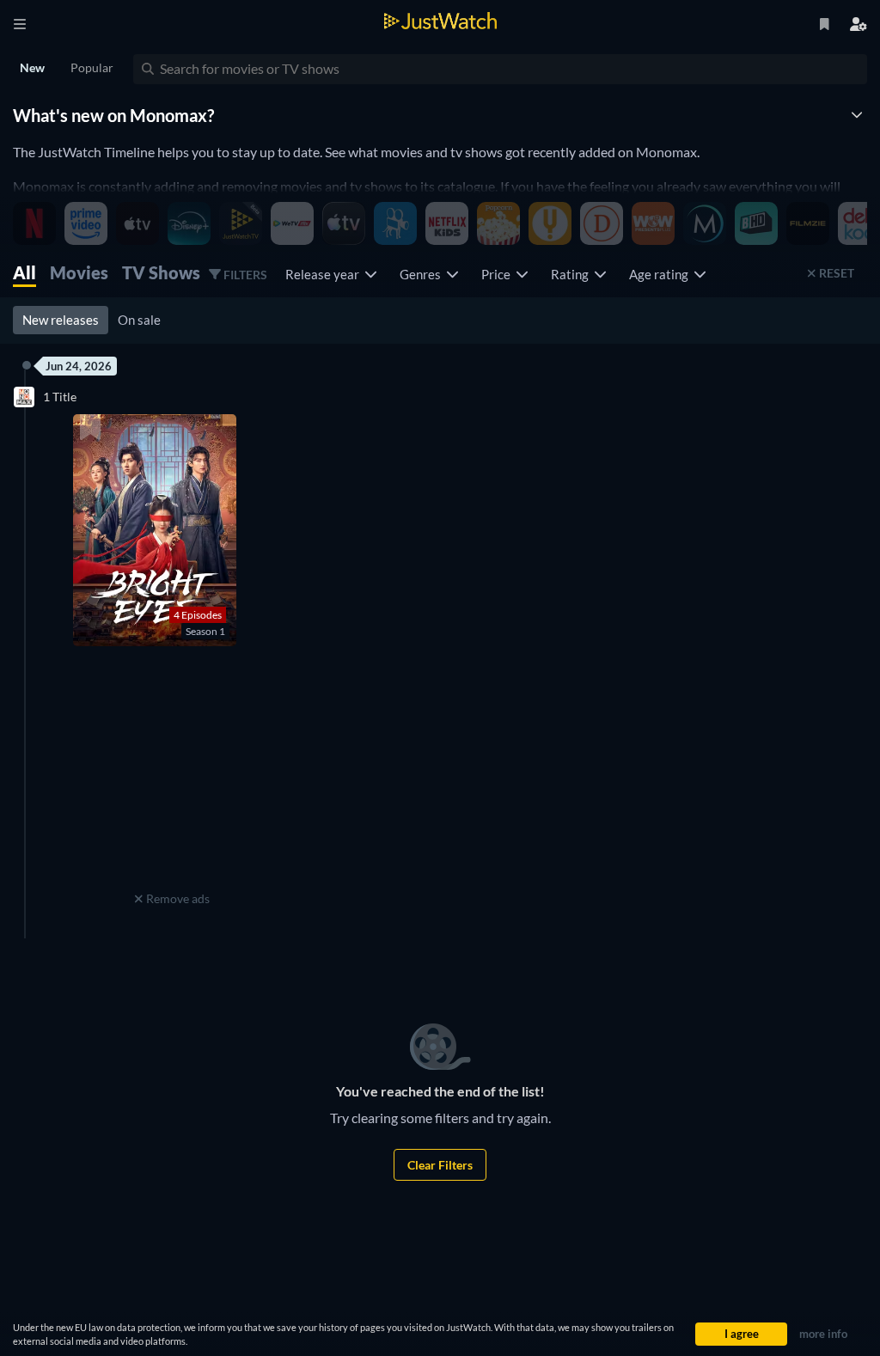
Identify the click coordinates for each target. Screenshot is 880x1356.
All (24, 272)
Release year (324, 274)
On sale (139, 319)
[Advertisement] (172, 779)
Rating (572, 274)
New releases (60, 319)
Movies (79, 272)
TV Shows (161, 272)
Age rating (661, 274)
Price (498, 274)
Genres (423, 274)
